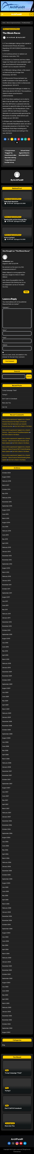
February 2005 (6, 908)
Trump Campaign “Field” (9, 390)
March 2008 (5, 759)
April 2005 (5, 899)
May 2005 (5, 895)
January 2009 (6, 717)
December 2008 (7, 721)
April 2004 (5, 949)
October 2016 (6, 489)
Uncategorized (10, 1123)
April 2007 (5, 804)
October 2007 (6, 779)
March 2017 (5, 485)
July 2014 (5, 526)
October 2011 (6, 589)
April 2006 (5, 854)
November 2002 (7, 1020)
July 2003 (5, 987)
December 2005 (7, 870)
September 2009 (7, 684)
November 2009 (7, 676)
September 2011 (7, 593)
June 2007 (5, 796)
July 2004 (5, 937)
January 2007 (6, 817)
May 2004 (5, 945)
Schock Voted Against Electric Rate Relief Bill (24, 153)
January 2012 (6, 580)
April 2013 (5, 543)
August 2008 (6, 738)
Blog (3, 1045)
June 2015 (5, 514)
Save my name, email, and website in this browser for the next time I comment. (15, 356)
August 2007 (6, 788)
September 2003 (7, 978)
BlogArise (26, 1149)
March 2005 (5, 904)
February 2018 (6, 481)
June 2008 (5, 746)
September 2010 (7, 634)
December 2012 (7, 555)
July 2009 (5, 692)
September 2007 (7, 783)
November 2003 (7, 970)
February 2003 (6, 1007)
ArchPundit (16, 14)
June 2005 (5, 891)
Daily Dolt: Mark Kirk (11, 201)
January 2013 (6, 551)
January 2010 (6, 667)
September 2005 (7, 879)
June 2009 (5, 696)
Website (5, 345)
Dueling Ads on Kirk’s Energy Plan (15, 219)
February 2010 (6, 663)
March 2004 (5, 953)
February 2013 (6, 547)
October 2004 (6, 924)
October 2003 (6, 974)
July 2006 (5, 841)
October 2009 (6, 680)
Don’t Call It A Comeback (9, 398)
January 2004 (6, 962)
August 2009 (6, 688)
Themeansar (17, 1151)
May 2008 (5, 750)
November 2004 (7, 920)
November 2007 (7, 775)
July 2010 (5, 642)
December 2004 (7, 916)
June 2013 (5, 535)
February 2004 (6, 957)
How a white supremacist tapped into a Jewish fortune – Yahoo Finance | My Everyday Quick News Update (16, 441)
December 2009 (7, 671)
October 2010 (6, 630)
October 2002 (6, 1024)
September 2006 (7, 833)
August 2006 (6, 837)
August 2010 (6, 638)
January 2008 (6, 767)
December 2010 (7, 622)
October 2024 (6, 473)
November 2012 (7, 560)
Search (17, 371)
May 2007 (5, 800)
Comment (6, 307)
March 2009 (5, 709)
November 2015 (7, 502)
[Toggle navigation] (2, 14)
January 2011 (6, 618)
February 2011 (6, 613)
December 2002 (7, 1016)
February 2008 (6, 763)
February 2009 (6, 713)
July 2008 (5, 742)
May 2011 (5, 609)
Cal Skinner (6, 261)
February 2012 (6, 576)
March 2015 (5, 518)
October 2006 (6, 829)
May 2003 (5, 995)
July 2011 (5, 601)
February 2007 (6, 812)
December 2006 (7, 821)
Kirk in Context (9, 237)
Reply (26, 291)
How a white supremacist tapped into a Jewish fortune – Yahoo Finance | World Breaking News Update (16, 458)
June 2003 (5, 991)
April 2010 (5, 655)
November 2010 (7, 626)
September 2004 (7, 928)
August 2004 (6, 933)
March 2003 (5, 1003)
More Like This (6, 403)
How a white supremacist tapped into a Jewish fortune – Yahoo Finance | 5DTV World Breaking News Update (16, 449)
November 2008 (7, 725)
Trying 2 (4, 394)
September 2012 (7, 564)
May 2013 (5, 539)
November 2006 (7, 825)
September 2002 (7, 1028)
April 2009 (5, 705)
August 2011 (6, 597)
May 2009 (5, 701)
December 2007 (7, 771)
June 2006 (5, 846)
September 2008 (7, 734)
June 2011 (5, 605)
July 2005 (5, 887)
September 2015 (7, 506)
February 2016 (6, 497)
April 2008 (5, 754)
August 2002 (6, 1032)
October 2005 (6, 875)
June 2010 (5, 647)
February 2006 (6, 862)
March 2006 (5, 858)
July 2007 (5, 792)
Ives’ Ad (4, 407)
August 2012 (6, 568)
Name (5, 330)
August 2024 (6, 477)
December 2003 (7, 966)
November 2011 (6, 584)
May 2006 (5, 850)
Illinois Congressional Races (11, 29)
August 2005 (6, 883)
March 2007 (5, 808)
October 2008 (6, 730)
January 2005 (6, 912)
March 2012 (5, 572)
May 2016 (5, 493)
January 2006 (6, 866)
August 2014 (6, 522)
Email (5, 337)
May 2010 (5, 651)
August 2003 (6, 982)
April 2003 (5, 999)
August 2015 (6, 510)
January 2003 (6, 1011)
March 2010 (5, 659)
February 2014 (6, 531)
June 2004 (5, 941)
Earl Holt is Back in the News (23, 426)
